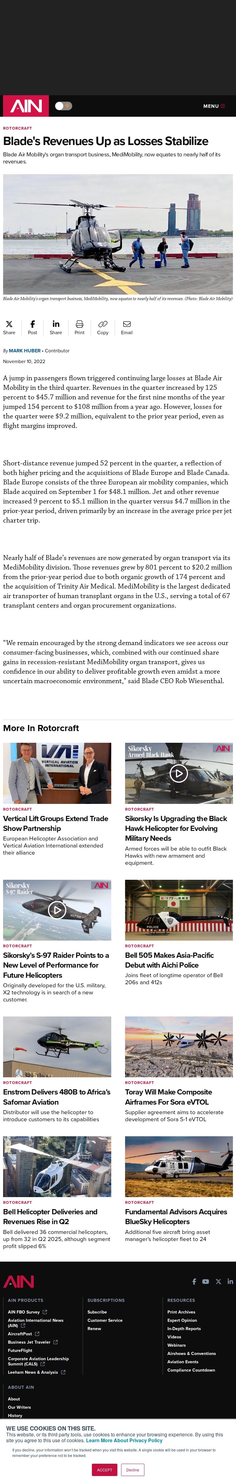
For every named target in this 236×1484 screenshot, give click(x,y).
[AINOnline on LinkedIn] (230, 1282)
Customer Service (105, 1320)
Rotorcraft (17, 128)
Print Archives (181, 1312)
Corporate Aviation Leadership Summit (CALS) (38, 1361)
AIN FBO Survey (24, 1312)
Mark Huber (25, 350)
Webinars (176, 1345)
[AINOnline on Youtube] (205, 1282)
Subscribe (97, 1312)
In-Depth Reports (184, 1328)
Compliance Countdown (191, 1370)
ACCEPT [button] (104, 1469)
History (15, 1415)
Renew (94, 1328)
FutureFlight (20, 1350)
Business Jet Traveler (29, 1342)
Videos (174, 1337)
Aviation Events (183, 1362)
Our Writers (19, 1407)
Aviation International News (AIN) (36, 1323)
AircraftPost (20, 1334)
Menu (211, 106)
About (14, 1399)
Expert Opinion (182, 1320)
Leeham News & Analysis (33, 1372)
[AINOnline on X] (218, 1282)
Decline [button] (132, 1469)
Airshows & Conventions (191, 1353)
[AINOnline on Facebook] (194, 1282)
